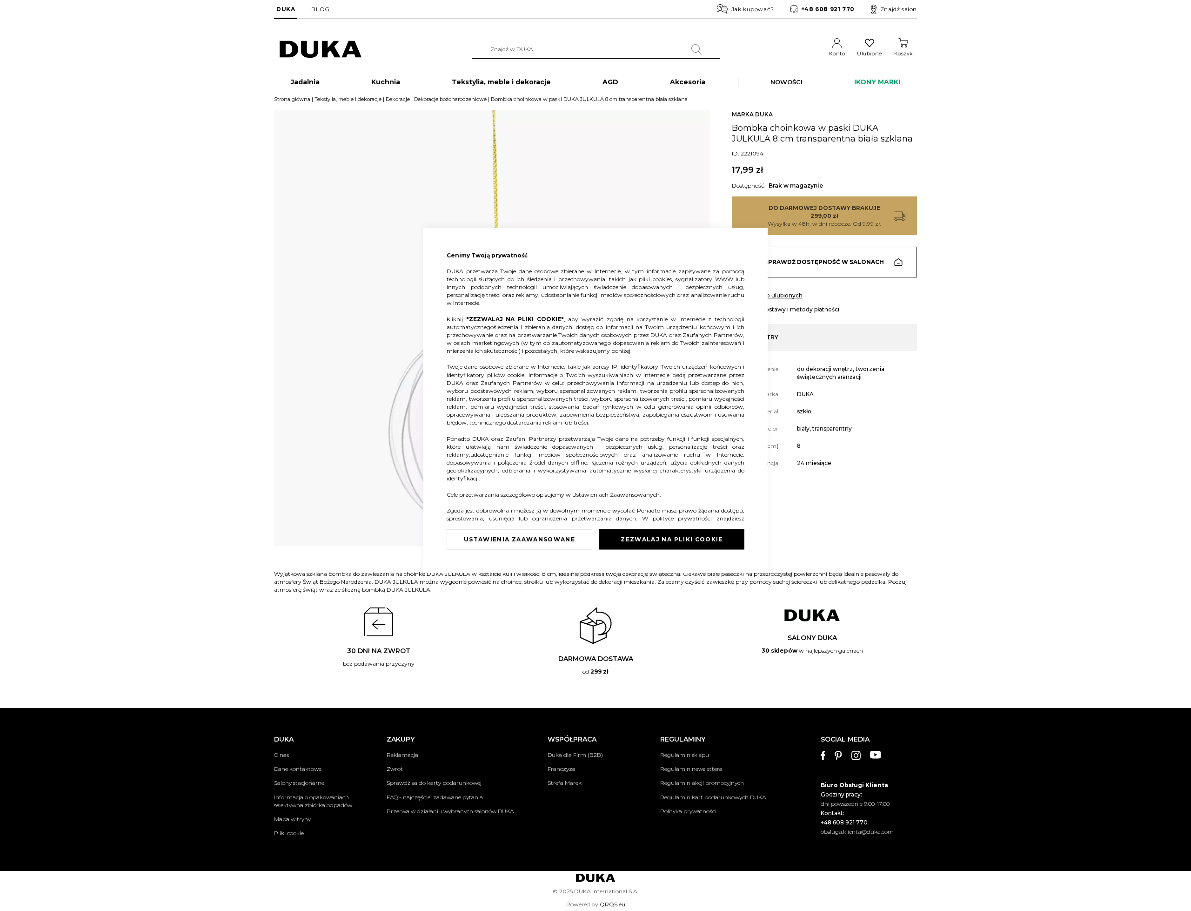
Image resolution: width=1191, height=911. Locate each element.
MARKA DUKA (752, 114)
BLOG (320, 9)
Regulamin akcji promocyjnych (702, 782)
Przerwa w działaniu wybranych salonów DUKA (450, 811)
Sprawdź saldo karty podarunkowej (434, 782)
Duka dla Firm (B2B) (575, 754)
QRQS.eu (612, 904)
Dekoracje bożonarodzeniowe (450, 99)
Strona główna (292, 99)
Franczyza (561, 768)
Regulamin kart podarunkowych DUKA (713, 797)
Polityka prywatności (688, 811)
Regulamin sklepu (684, 754)
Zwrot (395, 768)
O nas (281, 754)
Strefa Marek (565, 782)
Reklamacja (402, 754)
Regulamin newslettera (691, 768)
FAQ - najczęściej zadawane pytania (435, 797)
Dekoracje (398, 99)
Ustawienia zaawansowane (519, 538)
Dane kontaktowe (297, 768)
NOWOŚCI (786, 82)
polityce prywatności (684, 518)
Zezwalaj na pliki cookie (672, 538)
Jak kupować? (752, 9)
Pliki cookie (289, 833)
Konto (837, 53)
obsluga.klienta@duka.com (857, 831)
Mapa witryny (292, 819)
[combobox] (596, 49)
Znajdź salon (898, 9)
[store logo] (320, 49)
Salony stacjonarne (299, 782)
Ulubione (869, 53)
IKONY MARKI (877, 82)
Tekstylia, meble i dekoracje (347, 99)
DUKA (285, 9)
